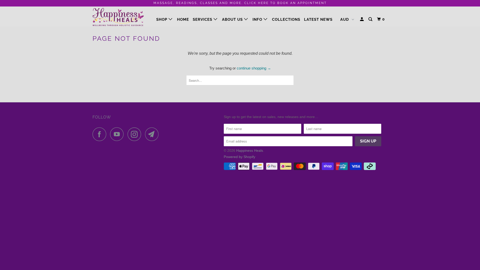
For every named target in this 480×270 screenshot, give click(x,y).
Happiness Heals (249, 150)
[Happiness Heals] (118, 16)
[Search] (371, 19)
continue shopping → (254, 68)
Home (183, 19)
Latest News (318, 19)
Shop (162, 19)
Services (203, 19)
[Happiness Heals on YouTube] (118, 134)
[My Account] (362, 19)
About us (233, 19)
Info (258, 19)
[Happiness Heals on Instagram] (136, 134)
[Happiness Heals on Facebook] (100, 134)
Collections (286, 19)
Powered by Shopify (239, 157)
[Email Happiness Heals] (153, 134)
